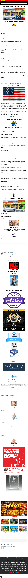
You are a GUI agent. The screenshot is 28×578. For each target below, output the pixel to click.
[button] (15, 518)
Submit (2, 253)
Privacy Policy (11, 252)
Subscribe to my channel (14, 516)
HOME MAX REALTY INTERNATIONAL (9, 544)
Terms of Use (16, 254)
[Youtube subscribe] (14, 496)
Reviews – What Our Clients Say (14, 379)
